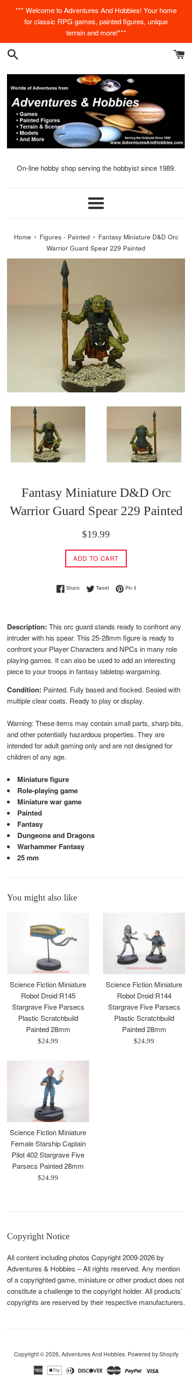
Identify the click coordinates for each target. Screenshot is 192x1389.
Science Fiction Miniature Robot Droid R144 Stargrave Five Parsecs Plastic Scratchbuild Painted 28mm (144, 1006)
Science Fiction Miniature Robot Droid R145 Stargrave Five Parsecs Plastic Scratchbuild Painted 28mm (48, 1006)
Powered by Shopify (153, 1354)
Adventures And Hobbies (93, 1354)
